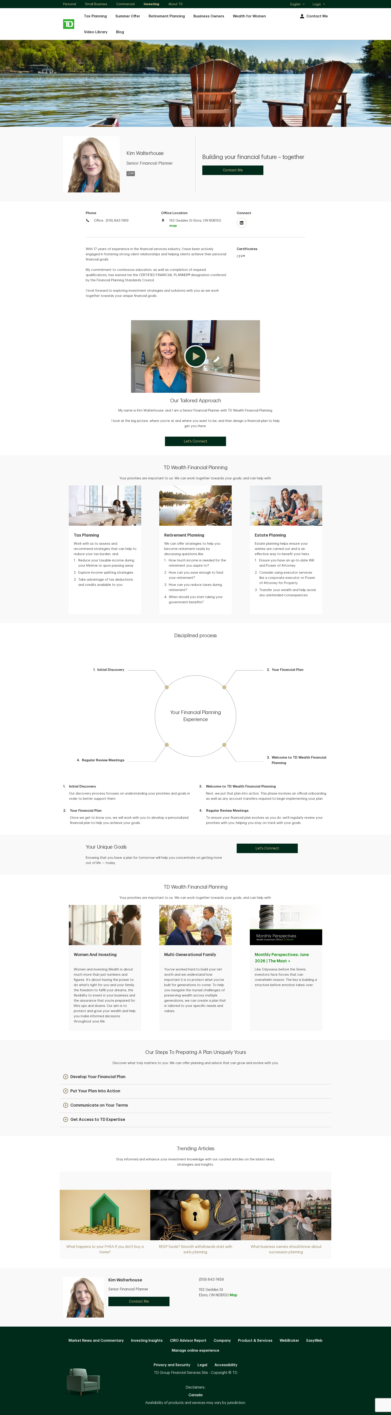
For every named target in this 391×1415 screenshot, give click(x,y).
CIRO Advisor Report (188, 1340)
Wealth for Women (249, 16)
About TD (175, 4)
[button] (195, 356)
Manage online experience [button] (195, 1350)
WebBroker (289, 1340)
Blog (120, 32)
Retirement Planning (167, 16)
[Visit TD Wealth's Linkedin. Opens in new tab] (242, 223)
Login (317, 4)
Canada (195, 1395)
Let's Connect (195, 441)
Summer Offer (127, 16)
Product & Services (255, 1340)
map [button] (173, 225)
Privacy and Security (172, 1365)
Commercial (125, 4)
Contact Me (317, 16)
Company (222, 1340)
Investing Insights (147, 1340)
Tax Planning (95, 16)
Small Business (96, 4)
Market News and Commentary (96, 1340)
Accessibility (226, 1365)
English (297, 5)
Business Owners (208, 16)
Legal (202, 1365)
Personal (69, 4)
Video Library (95, 32)
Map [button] (233, 1295)
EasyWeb (314, 1340)
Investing (151, 4)
